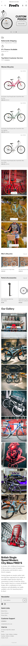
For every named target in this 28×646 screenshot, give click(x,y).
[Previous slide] (1, 2)
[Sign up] (24, 600)
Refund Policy (4, 611)
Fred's (15, 642)
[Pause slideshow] (11, 32)
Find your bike (21, 23)
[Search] (5, 5)
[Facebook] (2, 604)
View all (25, 254)
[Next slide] (26, 2)
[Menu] (2, 5)
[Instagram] (5, 604)
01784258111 (7, 60)
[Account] (22, 5)
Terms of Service (4, 613)
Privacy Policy (4, 615)
